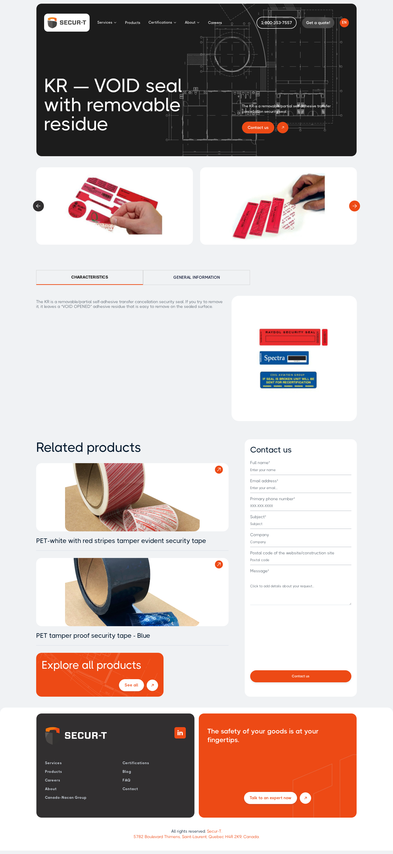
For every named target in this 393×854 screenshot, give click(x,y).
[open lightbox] (114, 206)
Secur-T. (214, 831)
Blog (127, 771)
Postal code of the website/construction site (292, 553)
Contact (130, 789)
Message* (259, 571)
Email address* (264, 481)
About (51, 789)
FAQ (127, 780)
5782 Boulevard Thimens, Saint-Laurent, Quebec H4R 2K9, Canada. (196, 836)
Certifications (136, 763)
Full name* (260, 462)
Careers (215, 22)
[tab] (89, 277)
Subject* (258, 517)
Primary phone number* (272, 499)
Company (259, 534)
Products (132, 22)
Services (53, 763)
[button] (107, 22)
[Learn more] (219, 470)
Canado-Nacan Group (66, 797)
